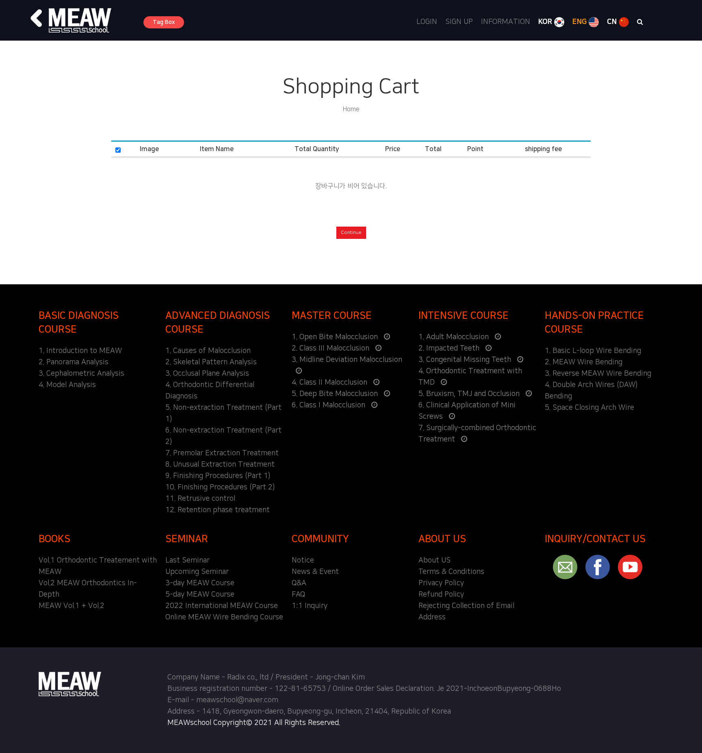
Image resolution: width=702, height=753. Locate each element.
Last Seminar (187, 560)
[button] (36, 18)
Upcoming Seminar (197, 572)
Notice (303, 560)
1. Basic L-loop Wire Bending (593, 351)
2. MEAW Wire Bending (583, 362)
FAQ (298, 595)
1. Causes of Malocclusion (208, 351)
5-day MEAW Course (199, 595)
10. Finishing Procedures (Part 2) (220, 487)
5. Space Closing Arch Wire (589, 408)
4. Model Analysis (67, 385)
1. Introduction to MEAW (80, 351)
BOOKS (54, 539)
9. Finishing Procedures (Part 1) (217, 476)
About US (434, 560)
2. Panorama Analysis (73, 362)
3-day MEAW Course (199, 583)
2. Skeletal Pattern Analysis (211, 362)
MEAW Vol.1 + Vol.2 (71, 606)
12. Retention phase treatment (217, 510)
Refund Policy (441, 595)
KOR (546, 22)
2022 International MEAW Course (221, 606)
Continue (351, 232)
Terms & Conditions (451, 572)
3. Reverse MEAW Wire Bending (598, 374)
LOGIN (426, 22)
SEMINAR (186, 539)
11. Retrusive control (200, 499)
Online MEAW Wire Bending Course (224, 617)
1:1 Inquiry (309, 606)
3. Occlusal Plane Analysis (207, 374)
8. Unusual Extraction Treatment (220, 465)
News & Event (315, 572)
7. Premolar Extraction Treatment (222, 453)
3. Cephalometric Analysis (81, 374)
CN (613, 22)
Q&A (299, 583)
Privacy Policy (441, 583)
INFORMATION (505, 22)
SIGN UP (459, 22)
